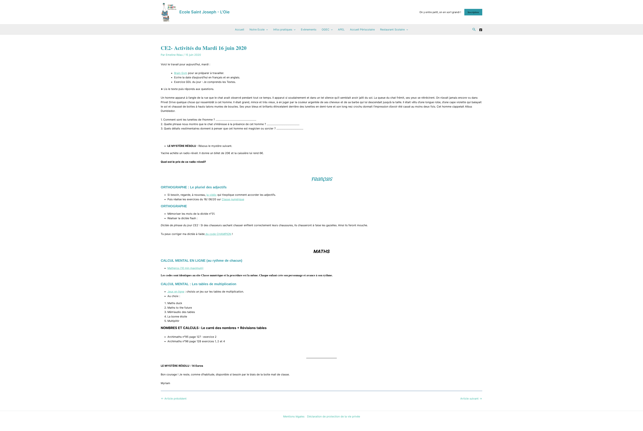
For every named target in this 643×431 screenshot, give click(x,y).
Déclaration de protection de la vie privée (333, 416)
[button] (473, 12)
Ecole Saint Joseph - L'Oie (204, 12)
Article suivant (471, 398)
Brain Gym (180, 73)
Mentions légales (293, 416)
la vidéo (211, 194)
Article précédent (174, 398)
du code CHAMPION (218, 234)
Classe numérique (233, 199)
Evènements (308, 29)
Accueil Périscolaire (362, 29)
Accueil (239, 29)
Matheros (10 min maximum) (185, 268)
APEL (341, 29)
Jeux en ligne (175, 291)
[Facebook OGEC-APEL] (480, 29)
